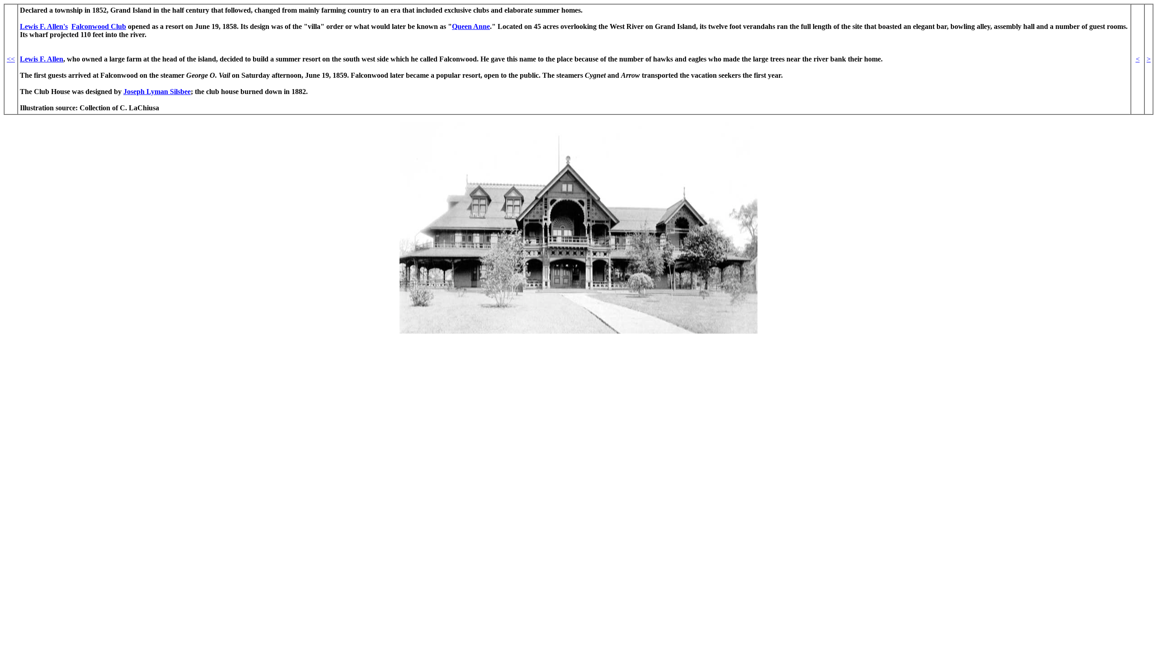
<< (11, 59)
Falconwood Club (98, 26)
